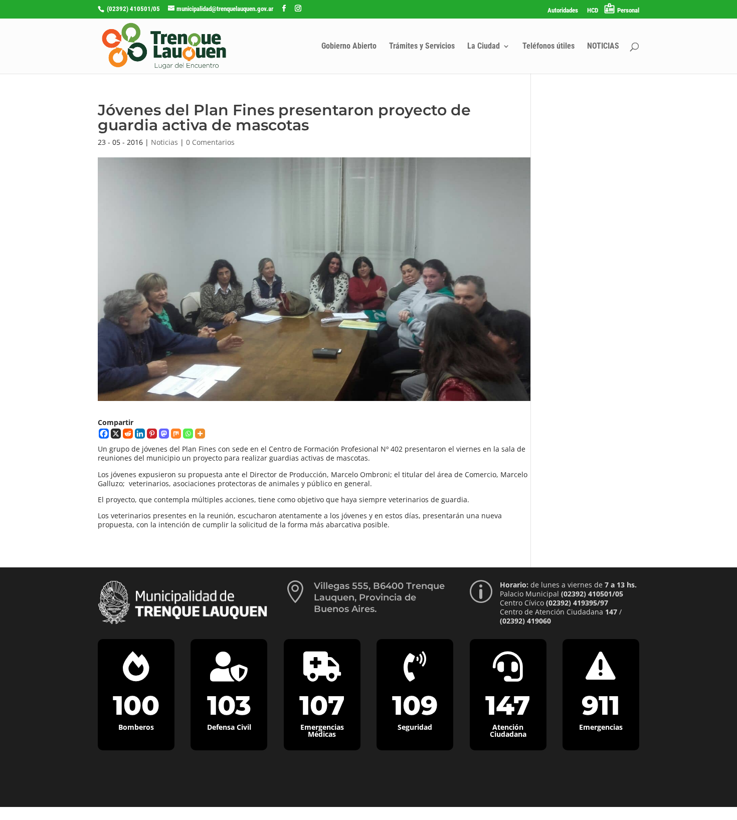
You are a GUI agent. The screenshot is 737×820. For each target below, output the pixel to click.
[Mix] (176, 434)
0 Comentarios (210, 142)
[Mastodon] (164, 434)
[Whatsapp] (188, 434)
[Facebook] (104, 434)
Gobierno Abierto (349, 47)
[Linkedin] (140, 434)
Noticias (164, 142)
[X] (116, 434)
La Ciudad (483, 47)
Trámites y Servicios (422, 47)
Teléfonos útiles (548, 47)
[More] (200, 434)
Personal (628, 10)
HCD (592, 10)
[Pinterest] (152, 434)
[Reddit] (128, 434)
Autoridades (562, 10)
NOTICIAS (603, 47)
